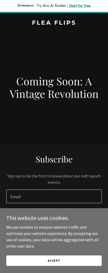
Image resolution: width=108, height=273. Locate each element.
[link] (54, 23)
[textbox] (54, 196)
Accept (54, 260)
